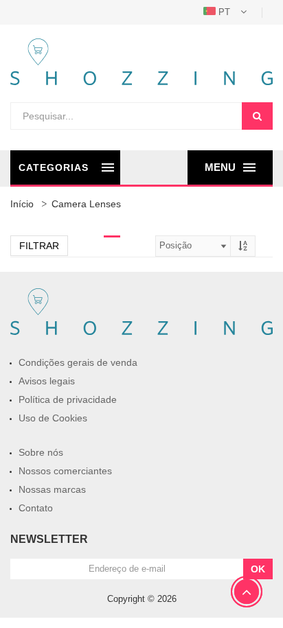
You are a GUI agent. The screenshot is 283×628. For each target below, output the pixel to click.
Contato (36, 507)
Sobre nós (41, 452)
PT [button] (224, 12)
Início (22, 203)
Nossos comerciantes (65, 470)
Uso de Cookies (53, 417)
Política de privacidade (68, 399)
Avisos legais (47, 380)
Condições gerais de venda (78, 362)
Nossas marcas (52, 489)
